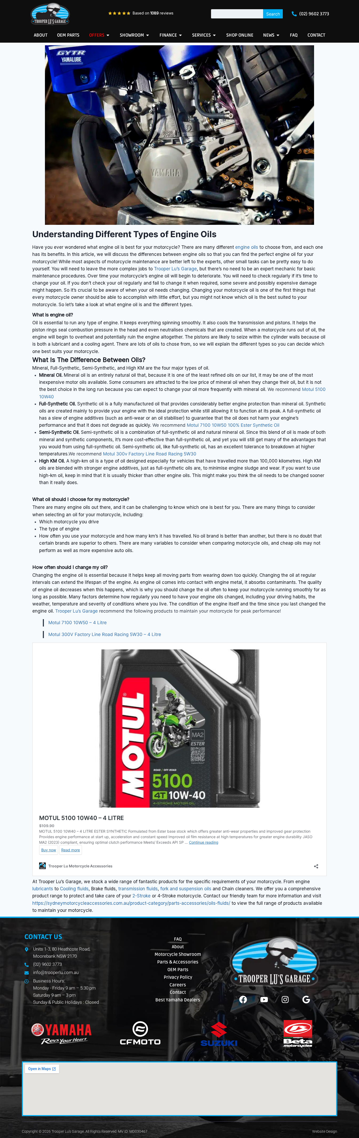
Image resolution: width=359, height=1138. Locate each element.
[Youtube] (264, 999)
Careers (178, 985)
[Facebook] (243, 999)
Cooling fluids (74, 888)
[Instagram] (285, 999)
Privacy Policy (178, 977)
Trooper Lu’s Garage (175, 268)
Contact (178, 992)
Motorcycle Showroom (178, 954)
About (178, 947)
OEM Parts (177, 969)
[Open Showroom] (147, 35)
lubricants (42, 888)
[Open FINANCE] (180, 35)
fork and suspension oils (185, 888)
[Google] (306, 999)
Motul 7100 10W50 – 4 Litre (77, 622)
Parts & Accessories (177, 962)
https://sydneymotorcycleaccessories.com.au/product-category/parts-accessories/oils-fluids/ (132, 903)
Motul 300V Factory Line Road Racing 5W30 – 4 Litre (104, 634)
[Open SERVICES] (214, 35)
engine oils (246, 247)
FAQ (178, 939)
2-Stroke (141, 895)
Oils (136, 360)
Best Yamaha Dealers (177, 1000)
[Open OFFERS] (108, 35)
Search (273, 14)
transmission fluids (138, 888)
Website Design (324, 1131)
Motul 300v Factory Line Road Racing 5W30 (149, 453)
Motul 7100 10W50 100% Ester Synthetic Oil (233, 425)
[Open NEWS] (278, 35)
